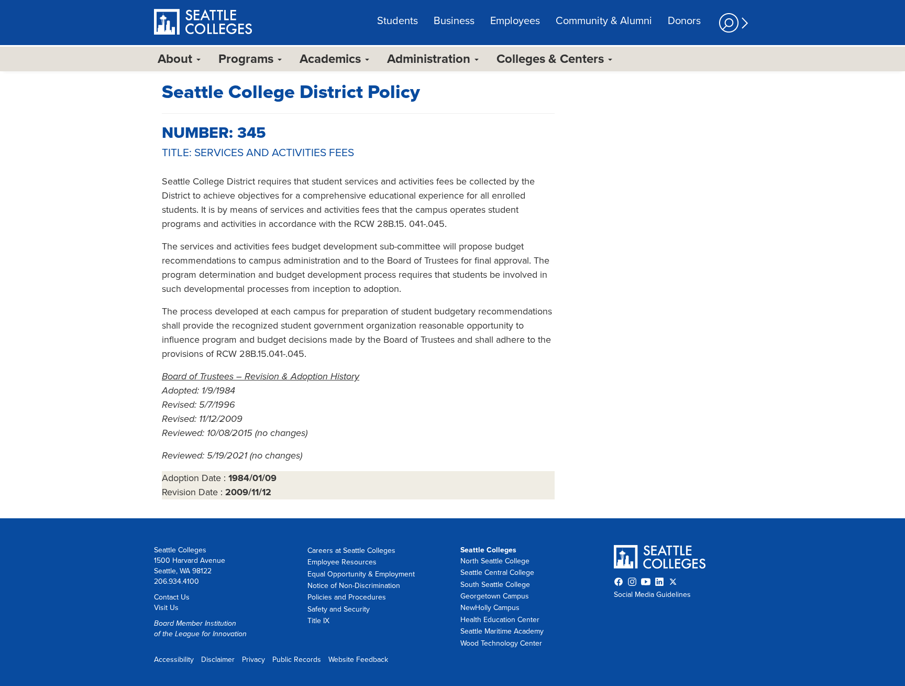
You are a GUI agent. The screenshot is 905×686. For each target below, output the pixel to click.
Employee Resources (342, 562)
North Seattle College (494, 561)
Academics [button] (332, 59)
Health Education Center (499, 619)
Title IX (318, 620)
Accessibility (174, 659)
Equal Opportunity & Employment (361, 574)
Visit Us (166, 607)
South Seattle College (495, 584)
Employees (515, 21)
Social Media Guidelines (652, 594)
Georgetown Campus (494, 596)
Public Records (296, 659)
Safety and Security (338, 609)
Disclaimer (218, 659)
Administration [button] (430, 59)
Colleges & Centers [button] (551, 59)
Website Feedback (358, 659)
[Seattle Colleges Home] (203, 23)
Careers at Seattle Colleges (351, 550)
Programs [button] (247, 59)
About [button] (176, 59)
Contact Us (172, 597)
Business (454, 21)
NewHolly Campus (490, 607)
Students (397, 21)
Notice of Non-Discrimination (353, 585)
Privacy (253, 659)
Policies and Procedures (346, 597)
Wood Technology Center (501, 643)
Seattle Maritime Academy (502, 631)
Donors (684, 21)
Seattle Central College (497, 572)
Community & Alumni (604, 21)
